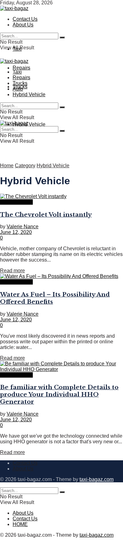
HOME (20, 524)
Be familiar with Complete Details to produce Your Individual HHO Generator (59, 394)
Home (7, 165)
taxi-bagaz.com (96, 479)
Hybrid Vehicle (29, 124)
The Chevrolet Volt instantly (46, 214)
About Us (23, 24)
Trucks (20, 83)
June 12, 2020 (16, 232)
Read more (12, 270)
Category (25, 165)
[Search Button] (62, 37)
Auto (18, 88)
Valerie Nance (22, 226)
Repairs (21, 67)
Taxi (17, 49)
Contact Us (25, 19)
